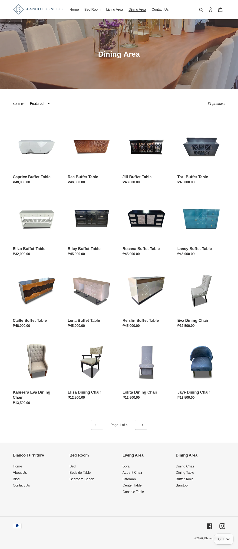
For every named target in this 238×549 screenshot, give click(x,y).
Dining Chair (185, 466)
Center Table (132, 485)
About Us (20, 472)
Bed (72, 466)
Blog (16, 479)
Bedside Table (80, 472)
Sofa (125, 466)
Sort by (19, 103)
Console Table (133, 492)
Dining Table (185, 472)
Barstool (182, 485)
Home (17, 466)
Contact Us (21, 485)
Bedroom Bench (81, 479)
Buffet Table (184, 479)
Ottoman (129, 479)
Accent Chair (132, 472)
